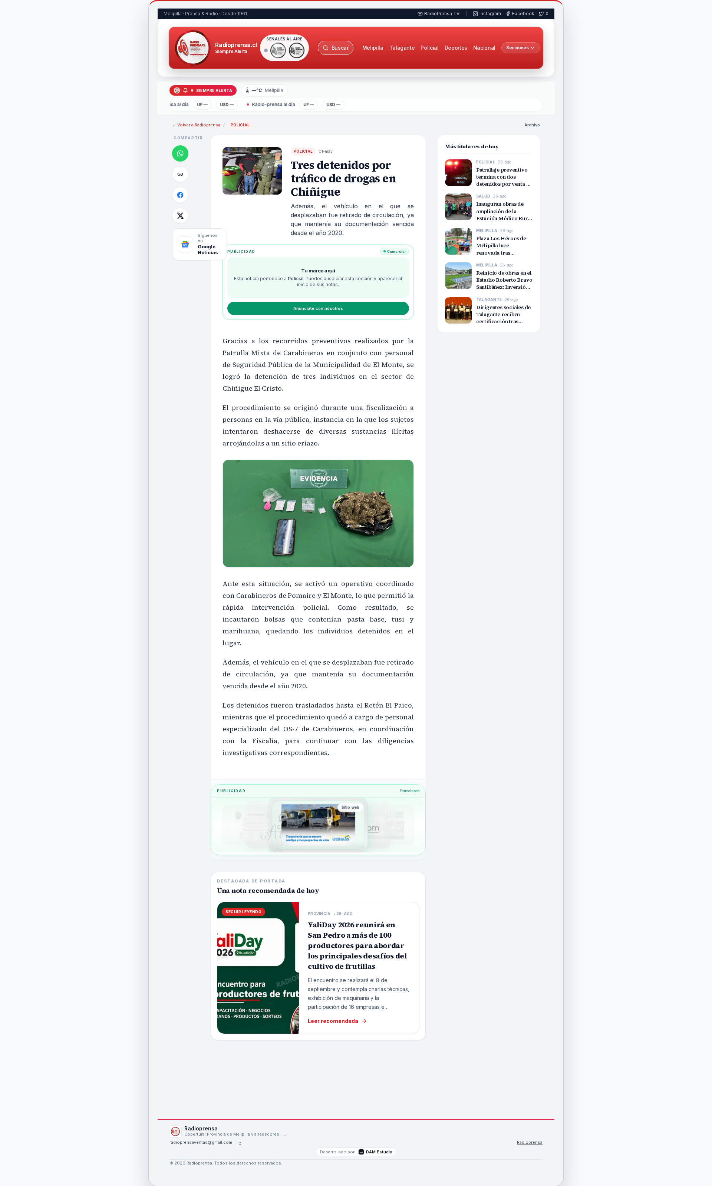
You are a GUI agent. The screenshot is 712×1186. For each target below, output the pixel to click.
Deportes (456, 47)
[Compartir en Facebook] (180, 195)
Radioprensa (530, 1142)
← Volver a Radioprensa (196, 124)
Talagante (402, 47)
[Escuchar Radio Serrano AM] (297, 50)
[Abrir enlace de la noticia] (180, 174)
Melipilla (372, 47)
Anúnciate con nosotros (318, 308)
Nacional (484, 47)
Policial (429, 47)
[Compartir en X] (180, 216)
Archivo (532, 124)
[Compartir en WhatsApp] (180, 153)
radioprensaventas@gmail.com (200, 1142)
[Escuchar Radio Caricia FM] (278, 50)
